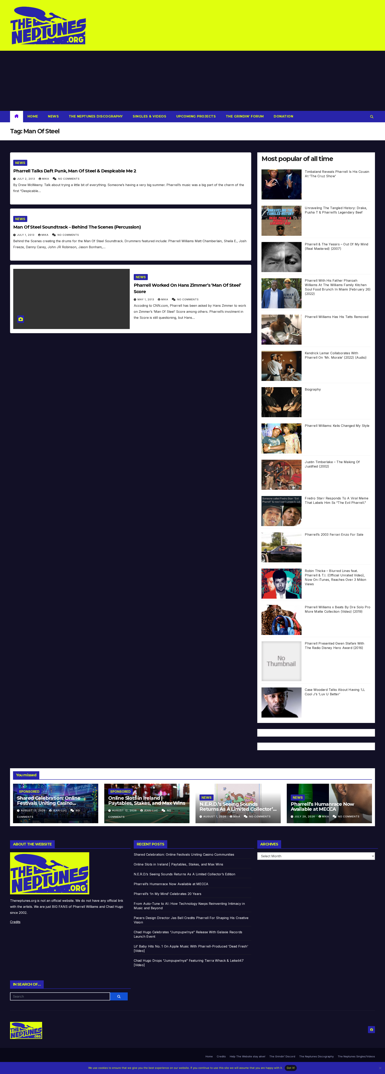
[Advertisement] (192, 81)
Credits (15, 922)
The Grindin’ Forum (244, 116)
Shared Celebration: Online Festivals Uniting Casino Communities (48, 803)
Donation (283, 116)
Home (32, 116)
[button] (371, 117)
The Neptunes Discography (95, 116)
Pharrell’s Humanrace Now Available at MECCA (322, 806)
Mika (46, 178)
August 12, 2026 (125, 810)
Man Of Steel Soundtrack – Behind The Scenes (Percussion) (77, 227)
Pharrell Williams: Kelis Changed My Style (337, 426)
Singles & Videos (149, 116)
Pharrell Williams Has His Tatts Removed (336, 317)
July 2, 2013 (26, 178)
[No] (380, 1068)
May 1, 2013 (146, 299)
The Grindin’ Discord (282, 1056)
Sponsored (29, 792)
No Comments (69, 178)
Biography (313, 389)
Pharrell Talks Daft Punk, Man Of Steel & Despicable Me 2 (74, 171)
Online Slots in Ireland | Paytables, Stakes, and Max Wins (146, 800)
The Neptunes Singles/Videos (356, 1056)
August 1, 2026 (215, 816)
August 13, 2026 (33, 810)
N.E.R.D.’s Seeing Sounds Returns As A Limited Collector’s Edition (237, 809)
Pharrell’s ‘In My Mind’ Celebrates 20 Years (168, 894)
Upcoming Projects (195, 116)
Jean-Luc (60, 810)
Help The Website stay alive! (247, 1056)
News (53, 116)
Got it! (291, 1067)
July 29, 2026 (305, 816)
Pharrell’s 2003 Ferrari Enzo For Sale (334, 534)
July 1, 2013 (26, 234)
